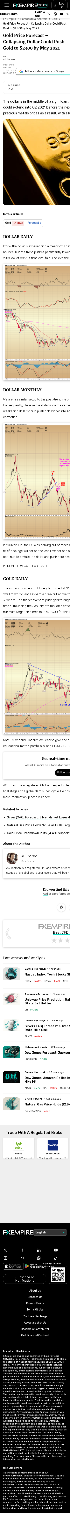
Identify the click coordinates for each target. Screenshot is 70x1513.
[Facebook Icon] (26, 1250)
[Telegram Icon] (26, 1258)
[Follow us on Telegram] (67, 14)
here (48, 797)
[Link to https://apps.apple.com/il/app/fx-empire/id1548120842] (13, 1267)
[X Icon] (10, 1250)
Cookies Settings (35, 1316)
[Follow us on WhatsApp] (55, 14)
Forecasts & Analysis (33, 19)
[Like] (61, 907)
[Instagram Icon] (10, 1258)
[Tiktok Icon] (60, 1258)
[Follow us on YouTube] (61, 14)
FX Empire (9, 19)
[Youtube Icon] (60, 1250)
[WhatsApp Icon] (43, 1258)
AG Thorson (29, 856)
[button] (6, 5)
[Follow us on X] (49, 14)
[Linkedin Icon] (43, 1250)
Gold (55, 19)
